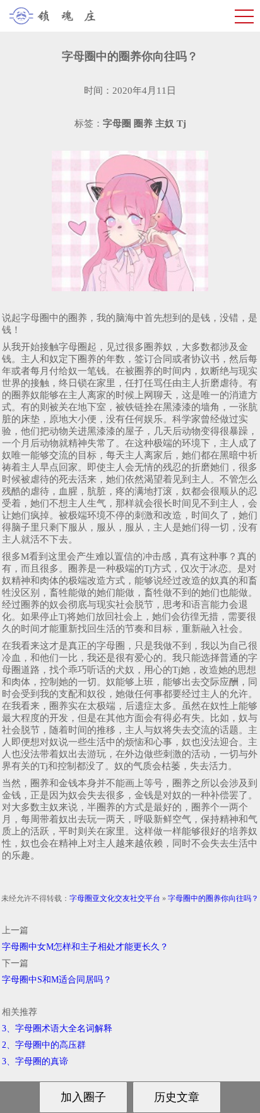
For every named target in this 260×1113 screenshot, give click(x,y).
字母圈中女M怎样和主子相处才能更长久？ (85, 947)
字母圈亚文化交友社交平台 (114, 898)
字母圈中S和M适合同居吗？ (57, 979)
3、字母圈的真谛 (35, 1061)
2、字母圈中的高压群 (44, 1045)
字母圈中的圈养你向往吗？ (213, 898)
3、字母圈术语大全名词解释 (57, 1028)
